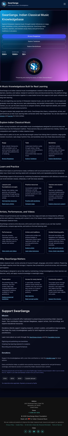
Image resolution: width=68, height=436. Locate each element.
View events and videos (9, 251)
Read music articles (8, 204)
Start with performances (56, 248)
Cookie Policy (19, 425)
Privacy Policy (10, 425)
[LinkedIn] (42, 431)
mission (2, 116)
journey (10, 116)
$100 (5, 378)
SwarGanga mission (36, 337)
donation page (50, 358)
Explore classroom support (57, 204)
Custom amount (30, 378)
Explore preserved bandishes (7, 298)
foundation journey (54, 337)
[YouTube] (34, 431)
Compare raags (30, 204)
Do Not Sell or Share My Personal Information (38, 425)
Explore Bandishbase (34, 46)
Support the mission (55, 299)
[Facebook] (25, 431)
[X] (29, 431)
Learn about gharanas (32, 251)
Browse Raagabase (34, 36)
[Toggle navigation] (65, 4)
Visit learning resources (9, 201)
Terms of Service (57, 425)
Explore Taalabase (34, 41)
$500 (19, 378)
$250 (12, 378)
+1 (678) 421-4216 (34, 412)
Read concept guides (31, 299)
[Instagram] (38, 431)
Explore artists (29, 248)
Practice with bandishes (32, 201)
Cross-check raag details (56, 251)
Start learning (29, 296)
